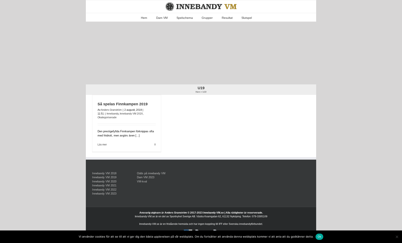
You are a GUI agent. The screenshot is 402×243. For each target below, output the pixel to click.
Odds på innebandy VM (151, 173)
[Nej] (397, 237)
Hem (198, 92)
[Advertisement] (201, 53)
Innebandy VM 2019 (104, 177)
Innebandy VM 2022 (104, 189)
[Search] (258, 17)
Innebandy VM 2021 (104, 185)
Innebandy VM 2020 (131, 113)
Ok (319, 236)
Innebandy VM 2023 (104, 193)
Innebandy (113, 113)
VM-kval (142, 181)
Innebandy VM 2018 (104, 173)
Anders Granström (111, 109)
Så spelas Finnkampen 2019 (123, 104)
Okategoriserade (107, 117)
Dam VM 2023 (145, 177)
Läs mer (102, 144)
